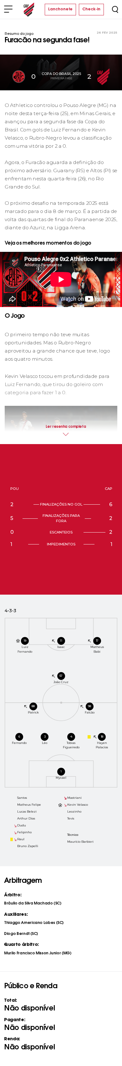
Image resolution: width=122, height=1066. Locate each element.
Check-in (91, 9)
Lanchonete (60, 9)
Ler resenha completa (66, 427)
